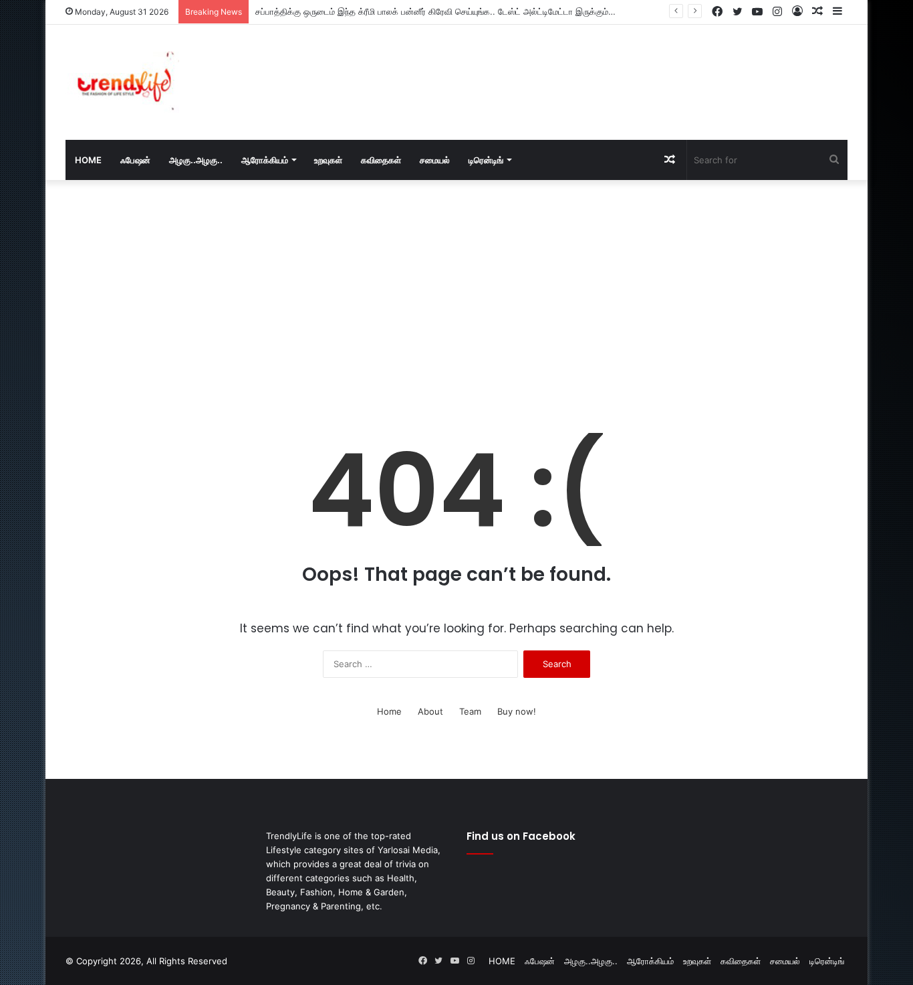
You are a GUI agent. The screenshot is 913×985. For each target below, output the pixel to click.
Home (389, 711)
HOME (88, 160)
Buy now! (516, 711)
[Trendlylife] (122, 82)
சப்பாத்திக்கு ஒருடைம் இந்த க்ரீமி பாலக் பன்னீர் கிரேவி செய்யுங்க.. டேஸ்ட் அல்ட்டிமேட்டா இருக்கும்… (435, 11)
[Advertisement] (590, 68)
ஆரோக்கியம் (264, 160)
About (430, 711)
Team (470, 711)
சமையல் (435, 160)
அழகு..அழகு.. (196, 160)
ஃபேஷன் (135, 160)
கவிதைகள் (381, 160)
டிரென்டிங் (486, 160)
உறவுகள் (328, 160)
